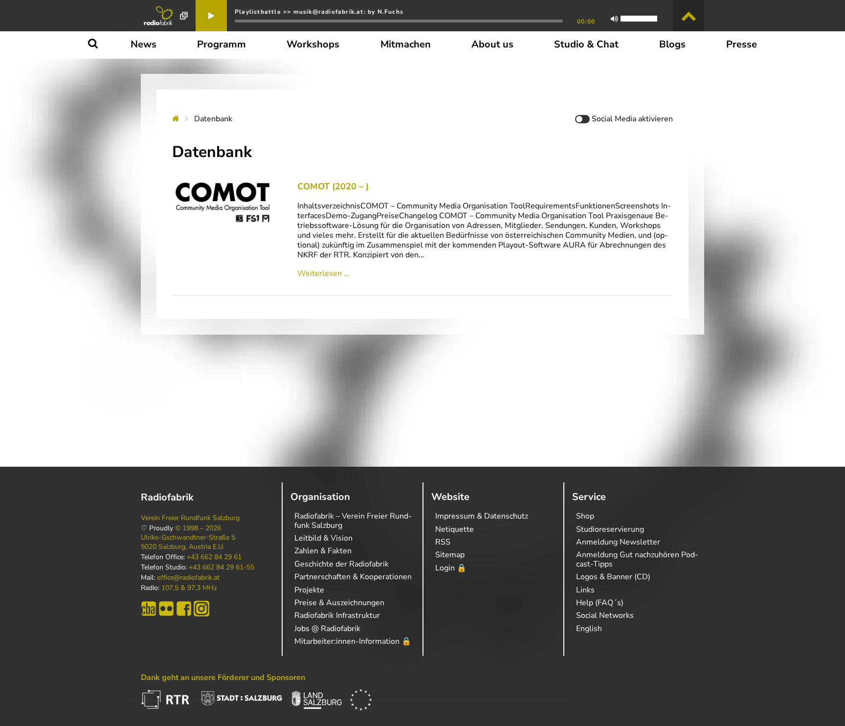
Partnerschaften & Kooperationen (353, 576)
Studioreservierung (610, 529)
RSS (442, 542)
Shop (585, 516)
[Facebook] (184, 608)
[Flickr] (166, 608)
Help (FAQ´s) (599, 602)
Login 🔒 (451, 568)
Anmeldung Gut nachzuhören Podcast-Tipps (637, 559)
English (589, 628)
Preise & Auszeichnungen (339, 602)
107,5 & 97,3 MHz (189, 588)
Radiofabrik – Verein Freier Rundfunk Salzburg (353, 520)
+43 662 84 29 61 (214, 557)
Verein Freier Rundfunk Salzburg (190, 518)
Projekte (309, 590)
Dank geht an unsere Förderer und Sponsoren (223, 677)
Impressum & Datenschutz (481, 516)
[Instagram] (201, 608)
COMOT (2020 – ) (333, 186)
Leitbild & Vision (323, 538)
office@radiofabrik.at (188, 577)
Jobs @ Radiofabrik (327, 628)
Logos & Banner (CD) (613, 576)
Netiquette (454, 529)
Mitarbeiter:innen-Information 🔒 (352, 641)
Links (585, 590)
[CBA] (148, 608)
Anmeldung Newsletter (618, 542)
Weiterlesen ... (323, 273)
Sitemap (450, 554)
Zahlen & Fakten (323, 550)
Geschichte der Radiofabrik (341, 564)
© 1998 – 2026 (198, 528)
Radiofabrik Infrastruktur (337, 615)
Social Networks (605, 615)
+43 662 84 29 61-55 (221, 567)
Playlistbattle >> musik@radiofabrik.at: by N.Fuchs (319, 12)
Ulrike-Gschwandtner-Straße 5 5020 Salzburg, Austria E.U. (188, 542)
